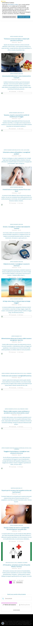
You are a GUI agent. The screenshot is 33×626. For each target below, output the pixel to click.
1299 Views (20, 504)
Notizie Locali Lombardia (25, 373)
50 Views (20, 91)
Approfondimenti (14, 36)
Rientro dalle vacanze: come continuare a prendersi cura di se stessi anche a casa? (16, 412)
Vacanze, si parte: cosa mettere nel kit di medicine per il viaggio (16, 115)
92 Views (20, 52)
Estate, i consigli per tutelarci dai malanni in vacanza (16, 227)
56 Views (20, 203)
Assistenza (13, 488)
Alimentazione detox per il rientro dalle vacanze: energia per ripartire (16, 339)
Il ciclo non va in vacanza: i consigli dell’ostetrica (16, 375)
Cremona (12, 373)
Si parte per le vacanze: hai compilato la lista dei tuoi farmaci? (16, 491)
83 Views (20, 387)
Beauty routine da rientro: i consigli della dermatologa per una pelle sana (16, 528)
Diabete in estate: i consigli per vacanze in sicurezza (17, 264)
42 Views (20, 166)
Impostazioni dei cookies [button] (9, 17)
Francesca (14, 79)
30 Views (20, 315)
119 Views (20, 277)
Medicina (21, 36)
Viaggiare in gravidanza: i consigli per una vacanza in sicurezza (16, 452)
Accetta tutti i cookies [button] (23, 17)
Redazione (14, 42)
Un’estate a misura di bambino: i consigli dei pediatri (16, 153)
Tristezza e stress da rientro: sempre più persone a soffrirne (16, 39)
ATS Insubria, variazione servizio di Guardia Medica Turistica (16, 565)
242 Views (20, 352)
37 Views (20, 467)
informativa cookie (12, 4)
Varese (25, 562)
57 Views (20, 240)
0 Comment (12, 52)
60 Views (20, 426)
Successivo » (19, 582)
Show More (16, 610)
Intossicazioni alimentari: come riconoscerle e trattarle (16, 76)
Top (23, 112)
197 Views (20, 541)
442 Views (20, 128)
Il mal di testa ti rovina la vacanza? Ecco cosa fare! (16, 190)
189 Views (20, 580)
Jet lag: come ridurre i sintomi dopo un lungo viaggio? (16, 302)
